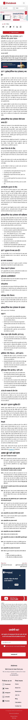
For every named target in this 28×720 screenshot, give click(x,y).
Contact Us (18, 706)
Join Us (17, 695)
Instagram (7, 692)
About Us (17, 688)
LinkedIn (7, 697)
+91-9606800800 (14, 675)
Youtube (7, 701)
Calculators (18, 702)
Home (17, 684)
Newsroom (18, 691)
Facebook (7, 684)
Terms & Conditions (14, 713)
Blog (16, 698)
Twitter (7, 688)
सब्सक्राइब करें (14, 654)
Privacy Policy (14, 716)
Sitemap (14, 718)
